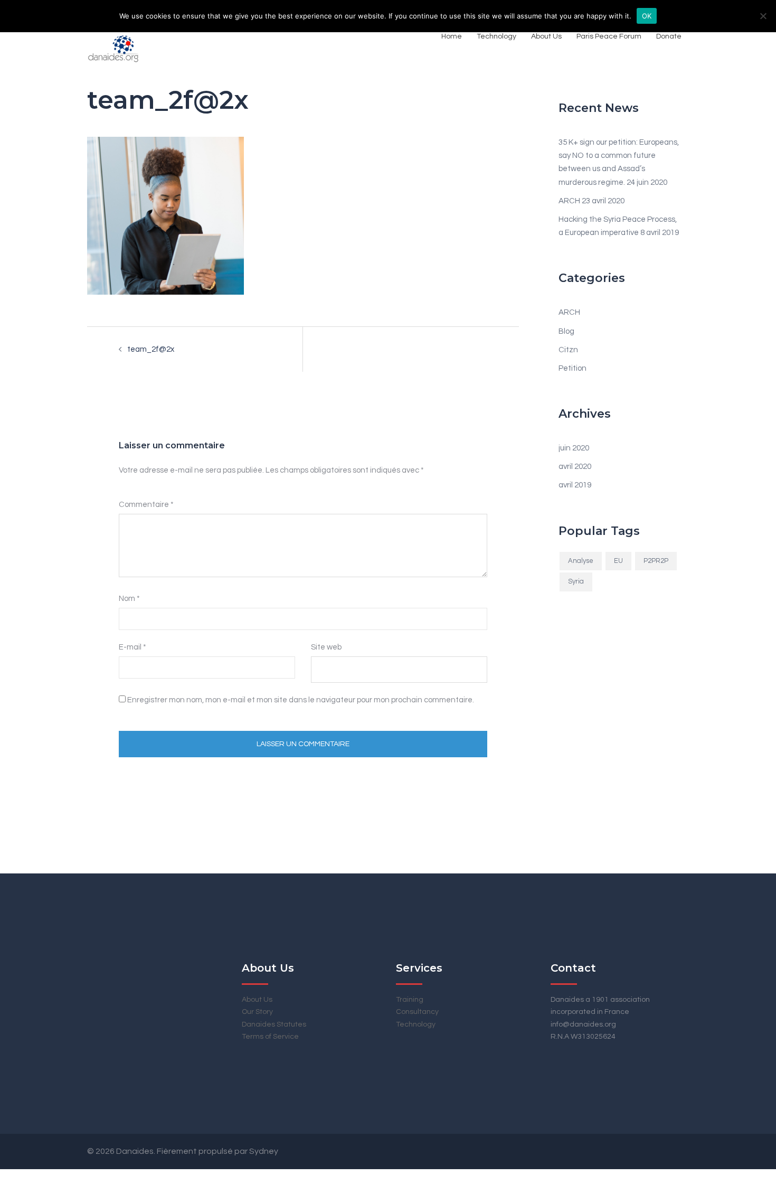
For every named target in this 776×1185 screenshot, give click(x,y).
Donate (669, 36)
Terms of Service (270, 1036)
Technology (496, 36)
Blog (566, 331)
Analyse (580, 561)
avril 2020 (575, 467)
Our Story (257, 1011)
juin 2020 (574, 448)
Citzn (568, 350)
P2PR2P (655, 561)
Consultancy (417, 1011)
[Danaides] (113, 37)
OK (647, 16)
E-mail (132, 647)
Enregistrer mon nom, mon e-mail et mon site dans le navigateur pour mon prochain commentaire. (300, 700)
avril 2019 (575, 485)
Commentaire (146, 505)
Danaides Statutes (274, 1024)
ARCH (569, 201)
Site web (326, 647)
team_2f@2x (150, 349)
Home (451, 36)
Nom (129, 599)
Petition (572, 368)
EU (618, 561)
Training (409, 999)
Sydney (263, 1151)
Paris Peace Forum (608, 36)
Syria (576, 581)
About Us (546, 36)
